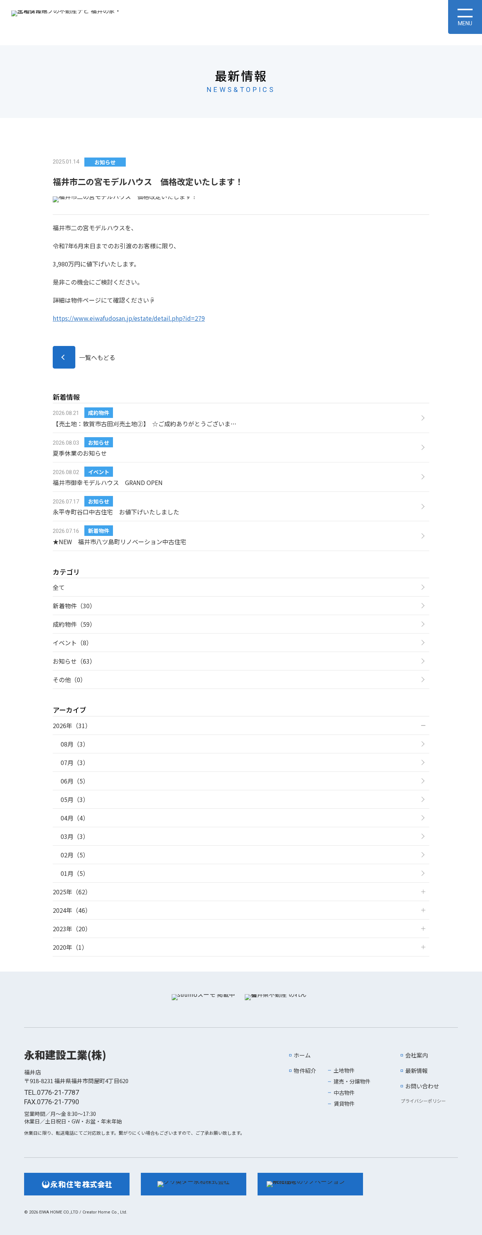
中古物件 (344, 1092)
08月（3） (75, 743)
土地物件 (344, 1070)
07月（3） (75, 762)
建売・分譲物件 (352, 1081)
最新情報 (416, 1070)
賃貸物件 (344, 1103)
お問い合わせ (422, 1086)
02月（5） (75, 854)
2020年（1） (70, 947)
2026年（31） (72, 725)
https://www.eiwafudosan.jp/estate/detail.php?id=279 (129, 318)
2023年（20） (72, 928)
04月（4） (75, 817)
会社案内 (416, 1055)
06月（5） (75, 780)
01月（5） (75, 873)
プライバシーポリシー (423, 1100)
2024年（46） (72, 910)
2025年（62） (72, 891)
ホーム (302, 1055)
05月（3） (75, 799)
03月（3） (75, 836)
